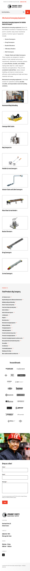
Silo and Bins (4, 343)
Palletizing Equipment (6, 330)
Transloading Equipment (7, 348)
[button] (27, 12)
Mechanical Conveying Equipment (9, 322)
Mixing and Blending (6, 325)
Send (5, 502)
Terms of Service (10, 497)
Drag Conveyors (7, 252)
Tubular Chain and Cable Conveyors (12, 189)
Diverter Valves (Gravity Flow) (8, 304)
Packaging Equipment (6, 328)
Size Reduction (5, 346)
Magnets (4, 317)
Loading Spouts (5, 315)
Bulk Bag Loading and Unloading (8, 302)
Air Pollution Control (6, 297)
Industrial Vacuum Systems (7, 312)
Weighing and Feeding (6, 351)
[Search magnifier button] (24, 12)
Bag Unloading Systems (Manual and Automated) (12, 299)
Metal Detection (5, 320)
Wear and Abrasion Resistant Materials (10, 353)
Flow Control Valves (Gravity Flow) (9, 307)
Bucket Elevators (7, 231)
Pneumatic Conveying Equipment (8, 335)
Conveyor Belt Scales (8, 126)
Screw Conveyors (7, 273)
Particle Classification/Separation (9, 333)
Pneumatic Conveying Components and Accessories (12, 338)
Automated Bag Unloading (10, 105)
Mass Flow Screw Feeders (9, 210)
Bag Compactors (7, 147)
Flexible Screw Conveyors (9, 168)
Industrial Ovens (5, 310)
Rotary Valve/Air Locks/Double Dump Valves (11, 340)
